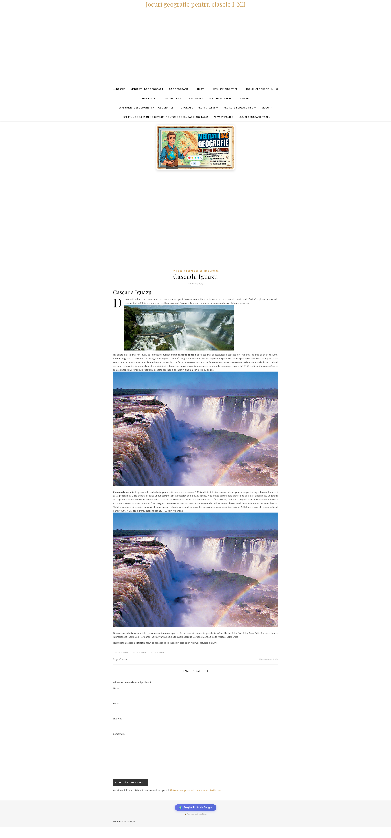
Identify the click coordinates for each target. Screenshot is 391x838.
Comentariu (119, 733)
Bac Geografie (178, 88)
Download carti (172, 98)
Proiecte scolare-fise (238, 107)
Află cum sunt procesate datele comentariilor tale (195, 790)
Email (116, 703)
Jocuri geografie (257, 88)
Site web (117, 718)
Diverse (147, 98)
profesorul (121, 659)
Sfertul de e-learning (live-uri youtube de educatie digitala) (165, 116)
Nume (116, 688)
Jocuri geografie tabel (254, 116)
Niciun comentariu (268, 659)
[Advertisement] (91, 194)
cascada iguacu (121, 652)
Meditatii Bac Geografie (147, 88)
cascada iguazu (157, 652)
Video (265, 107)
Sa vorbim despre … (221, 98)
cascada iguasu (139, 652)
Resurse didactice (225, 88)
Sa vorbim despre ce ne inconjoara (195, 271)
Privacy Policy (223, 116)
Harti (201, 88)
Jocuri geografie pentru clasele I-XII (195, 4)
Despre (120, 88)
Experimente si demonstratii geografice (146, 107)
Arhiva (244, 98)
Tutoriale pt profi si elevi (197, 107)
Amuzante (196, 98)
